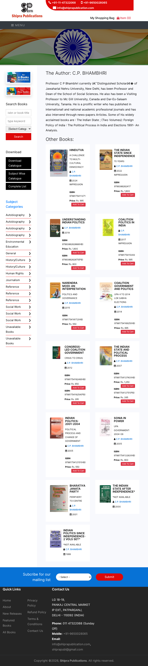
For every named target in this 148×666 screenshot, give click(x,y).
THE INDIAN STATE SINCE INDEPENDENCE (124, 153)
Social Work (13, 306)
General (11, 253)
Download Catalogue (14, 163)
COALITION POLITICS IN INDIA (126, 222)
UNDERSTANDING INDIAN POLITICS (74, 221)
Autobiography (15, 215)
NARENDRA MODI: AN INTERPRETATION (74, 286)
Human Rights (15, 273)
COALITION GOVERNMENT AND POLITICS (124, 286)
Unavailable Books (13, 329)
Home (7, 600)
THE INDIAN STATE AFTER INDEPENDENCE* (124, 488)
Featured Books (9, 622)
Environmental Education (15, 244)
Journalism (13, 280)
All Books (9, 632)
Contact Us (35, 631)
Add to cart (78, 204)
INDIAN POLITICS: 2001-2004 (72, 421)
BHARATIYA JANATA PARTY (77, 488)
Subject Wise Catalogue (16, 176)
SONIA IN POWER (120, 419)
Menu (19, 25)
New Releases (12, 613)
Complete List (17, 186)
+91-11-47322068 (64, 2)
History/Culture (15, 260)
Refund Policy (36, 612)
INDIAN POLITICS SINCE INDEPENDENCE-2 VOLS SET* (74, 535)
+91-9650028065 (95, 2)
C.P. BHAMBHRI (124, 166)
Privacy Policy (32, 603)
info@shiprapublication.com (75, 8)
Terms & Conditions (34, 621)
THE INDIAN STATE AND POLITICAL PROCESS (121, 351)
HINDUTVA (76, 150)
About (7, 607)
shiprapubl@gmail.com (67, 649)
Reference (12, 286)
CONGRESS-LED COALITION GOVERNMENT (75, 349)
